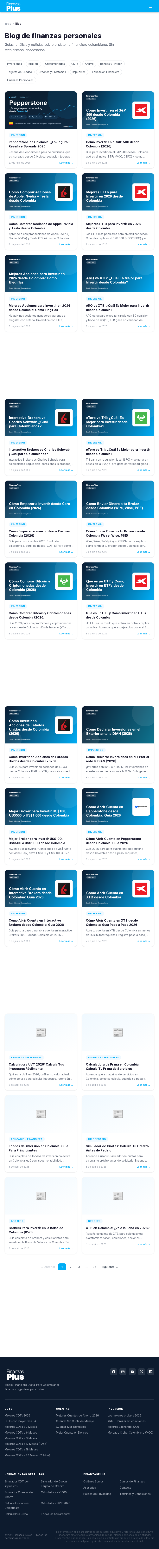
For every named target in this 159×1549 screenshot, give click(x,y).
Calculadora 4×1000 (54, 1492)
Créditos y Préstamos (52, 72)
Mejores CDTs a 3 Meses (21, 1426)
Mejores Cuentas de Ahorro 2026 (77, 1415)
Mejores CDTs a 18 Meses (21, 1449)
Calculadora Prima (16, 1514)
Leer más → (66, 162)
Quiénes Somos (93, 1481)
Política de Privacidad (97, 1493)
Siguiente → (110, 1266)
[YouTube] (132, 1371)
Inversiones (14, 63)
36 (94, 1266)
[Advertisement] (79, 365)
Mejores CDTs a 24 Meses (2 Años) (27, 1455)
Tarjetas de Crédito (19, 72)
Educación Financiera (105, 72)
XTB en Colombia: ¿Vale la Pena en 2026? (117, 1228)
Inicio (8, 23)
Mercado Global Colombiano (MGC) (130, 1432)
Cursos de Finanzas (132, 1481)
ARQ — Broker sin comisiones (127, 1421)
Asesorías (89, 1487)
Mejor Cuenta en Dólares (72, 1432)
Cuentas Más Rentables (71, 1426)
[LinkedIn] (150, 1371)
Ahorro (89, 63)
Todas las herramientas (56, 1514)
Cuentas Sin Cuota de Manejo (75, 1421)
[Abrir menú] (150, 6)
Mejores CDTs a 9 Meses (21, 1438)
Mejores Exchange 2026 (123, 1426)
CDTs (74, 63)
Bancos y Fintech (111, 63)
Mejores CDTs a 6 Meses (21, 1432)
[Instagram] (122, 1371)
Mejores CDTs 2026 (17, 1415)
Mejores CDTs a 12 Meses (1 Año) (26, 1443)
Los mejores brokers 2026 (124, 1415)
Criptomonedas (55, 63)
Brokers (34, 63)
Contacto (125, 1487)
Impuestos (79, 72)
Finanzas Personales (20, 80)
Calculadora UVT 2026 (55, 1503)
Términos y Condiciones (135, 1493)
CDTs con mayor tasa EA (20, 1421)
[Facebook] (113, 1371)
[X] (141, 1371)
